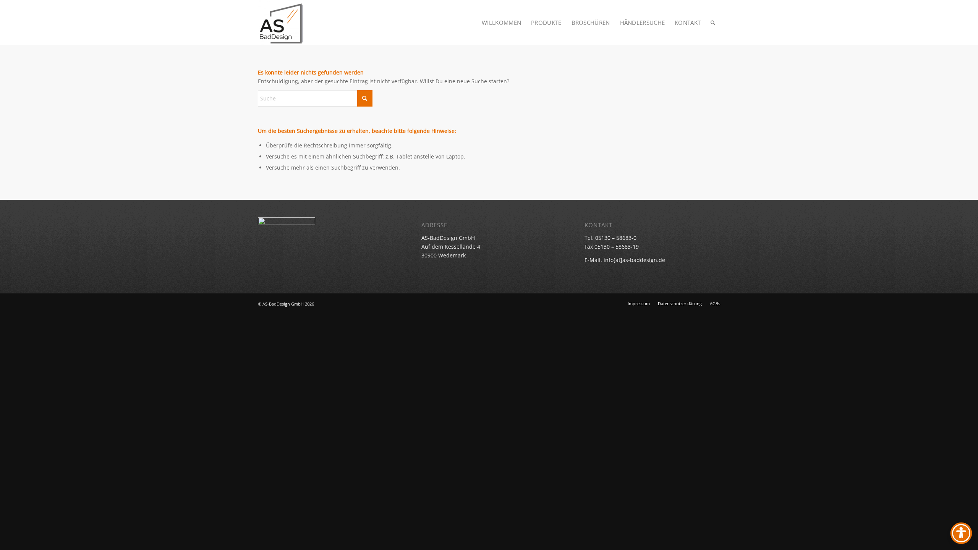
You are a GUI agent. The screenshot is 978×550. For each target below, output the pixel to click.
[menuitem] (501, 22)
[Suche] (713, 22)
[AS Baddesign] (281, 22)
